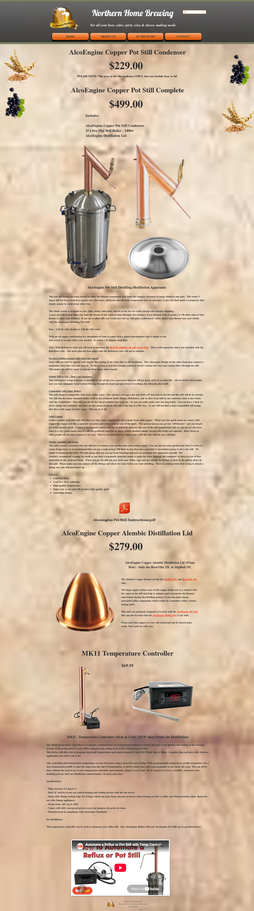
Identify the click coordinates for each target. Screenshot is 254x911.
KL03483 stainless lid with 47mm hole (129, 347)
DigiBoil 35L (170, 579)
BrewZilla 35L (189, 579)
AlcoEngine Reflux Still (164, 615)
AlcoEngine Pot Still (187, 611)
